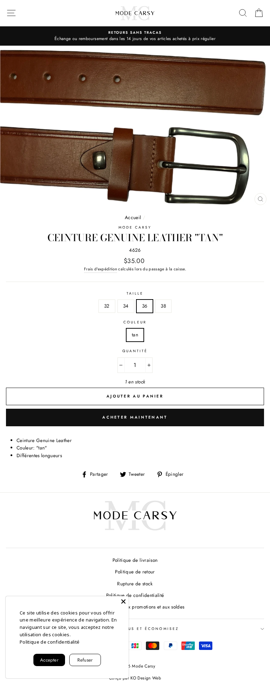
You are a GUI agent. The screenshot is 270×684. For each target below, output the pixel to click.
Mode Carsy (135, 227)
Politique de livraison (135, 560)
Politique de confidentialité (135, 595)
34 (126, 305)
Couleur (134, 322)
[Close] (123, 601)
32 (107, 305)
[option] (135, 36)
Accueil (133, 217)
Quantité (135, 351)
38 (163, 305)
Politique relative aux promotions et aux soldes (135, 606)
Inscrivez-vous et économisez (135, 628)
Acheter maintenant (134, 417)
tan (135, 334)
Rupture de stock (135, 583)
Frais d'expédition (100, 269)
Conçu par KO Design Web (135, 678)
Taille (135, 293)
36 (145, 305)
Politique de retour (135, 571)
